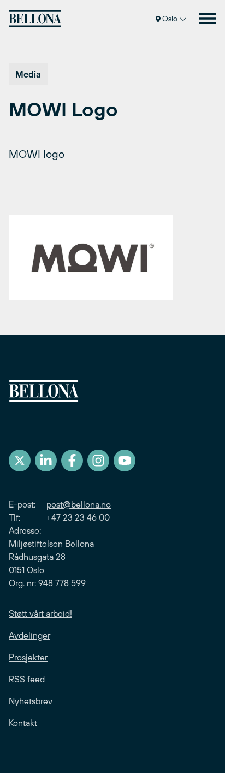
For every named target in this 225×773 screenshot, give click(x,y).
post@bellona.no (78, 504)
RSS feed (27, 679)
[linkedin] (46, 460)
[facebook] (72, 460)
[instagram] (98, 460)
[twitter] (20, 460)
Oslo (170, 18)
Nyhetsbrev (30, 701)
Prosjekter (28, 657)
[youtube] (124, 460)
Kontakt (23, 723)
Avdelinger (29, 635)
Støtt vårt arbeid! (40, 613)
